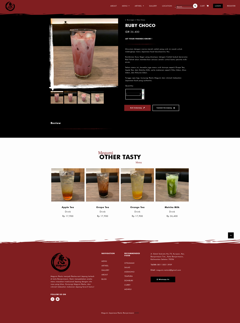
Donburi (128, 281)
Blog (104, 279)
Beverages (130, 20)
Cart (202, 6)
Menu (104, 261)
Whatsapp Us (163, 279)
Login (218, 6)
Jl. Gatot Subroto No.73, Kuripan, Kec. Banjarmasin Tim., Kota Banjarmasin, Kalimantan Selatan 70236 (168, 256)
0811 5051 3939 (164, 265)
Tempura (128, 276)
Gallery (153, 6)
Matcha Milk (172, 207)
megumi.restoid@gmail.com (168, 270)
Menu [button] (125, 6)
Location (167, 6)
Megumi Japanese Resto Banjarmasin (117, 313)
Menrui (128, 289)
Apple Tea (68, 207)
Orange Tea (137, 207)
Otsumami (129, 263)
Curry (127, 285)
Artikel (105, 266)
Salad (127, 267)
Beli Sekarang (136, 108)
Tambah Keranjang (164, 108)
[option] (84, 52)
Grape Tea (102, 207)
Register (231, 6)
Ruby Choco (141, 20)
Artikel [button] (138, 6)
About (113, 6)
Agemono (129, 272)
